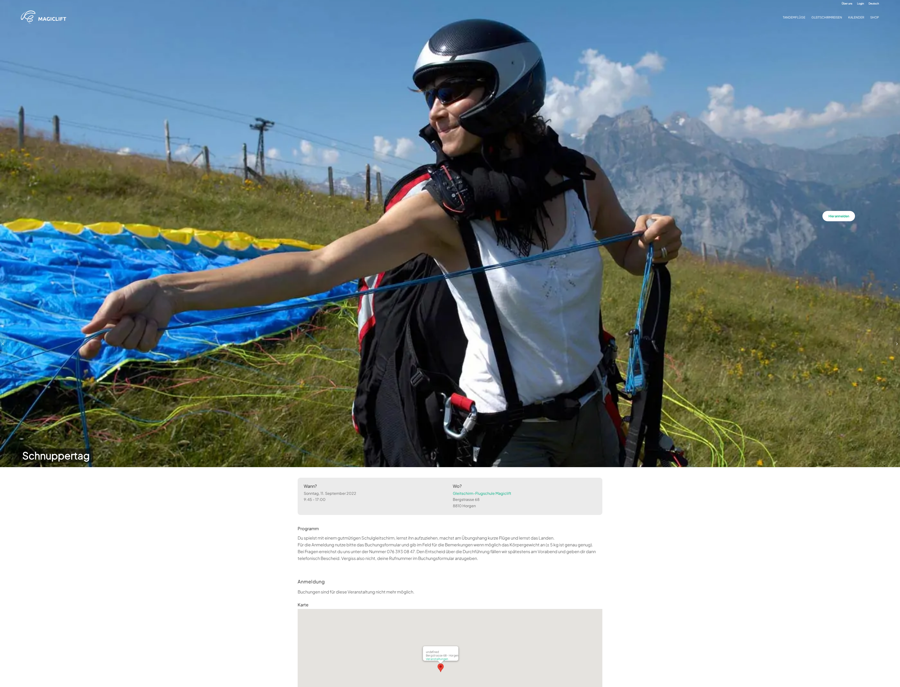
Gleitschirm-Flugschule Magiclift (482, 493)
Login (860, 3)
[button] (441, 667)
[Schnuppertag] (3, 344)
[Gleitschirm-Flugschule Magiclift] (45, 17)
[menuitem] (847, 3)
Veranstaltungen (437, 659)
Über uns (847, 3)
